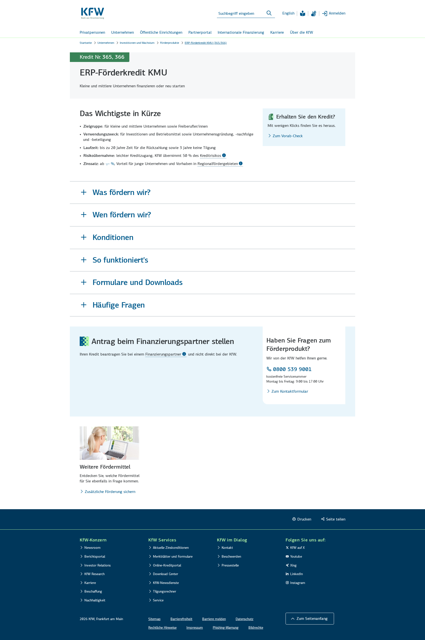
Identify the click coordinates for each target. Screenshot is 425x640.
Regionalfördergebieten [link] (217, 163)
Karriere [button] (277, 32)
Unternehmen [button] (122, 32)
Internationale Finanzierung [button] (241, 32)
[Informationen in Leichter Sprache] (302, 13)
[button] (212, 192)
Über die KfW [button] (301, 32)
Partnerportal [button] (200, 32)
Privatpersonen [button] (92, 32)
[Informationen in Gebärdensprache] (314, 13)
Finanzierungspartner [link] (163, 354)
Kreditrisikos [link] (210, 155)
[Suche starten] (269, 13)
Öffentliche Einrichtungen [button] (161, 32)
